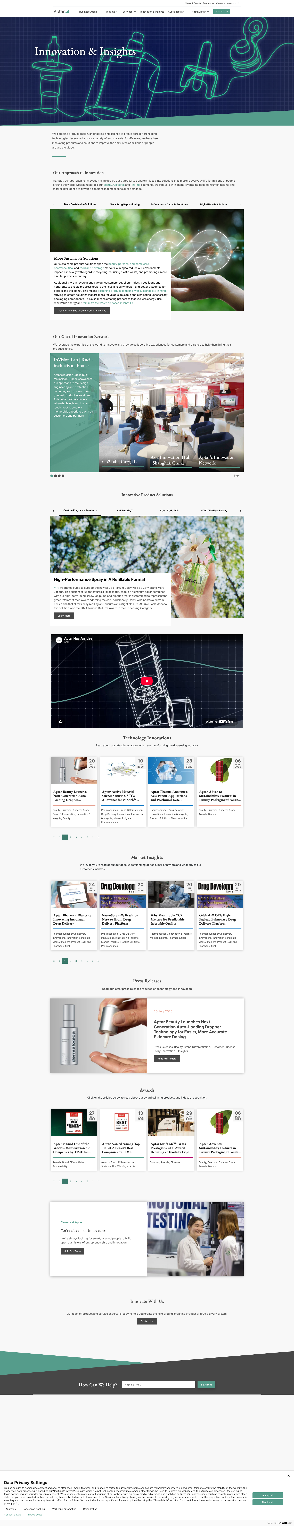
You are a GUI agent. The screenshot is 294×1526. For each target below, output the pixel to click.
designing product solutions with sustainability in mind (132, 290)
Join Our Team (72, 1251)
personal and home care (133, 264)
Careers (220, 3)
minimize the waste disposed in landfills (108, 303)
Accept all (267, 1495)
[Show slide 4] (63, 476)
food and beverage (92, 268)
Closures (119, 184)
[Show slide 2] (55, 476)
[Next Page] (93, 837)
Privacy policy (34, 1514)
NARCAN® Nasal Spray (214, 510)
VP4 (56, 587)
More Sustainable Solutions (80, 204)
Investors (231, 3)
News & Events (193, 3)
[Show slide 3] (59, 476)
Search (206, 1384)
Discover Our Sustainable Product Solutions (82, 310)
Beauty (107, 184)
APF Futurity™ (125, 510)
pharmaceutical (64, 268)
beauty (112, 264)
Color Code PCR (169, 510)
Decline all (267, 1502)
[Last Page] (98, 837)
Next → (239, 475)
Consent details (12, 1514)
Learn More (64, 615)
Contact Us (221, 11)
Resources (208, 3)
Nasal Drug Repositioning (125, 204)
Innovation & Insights (152, 11)
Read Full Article (167, 1058)
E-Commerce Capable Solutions (169, 204)
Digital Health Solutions (213, 204)
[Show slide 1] (51, 476)
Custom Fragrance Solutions (80, 510)
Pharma (135, 184)
